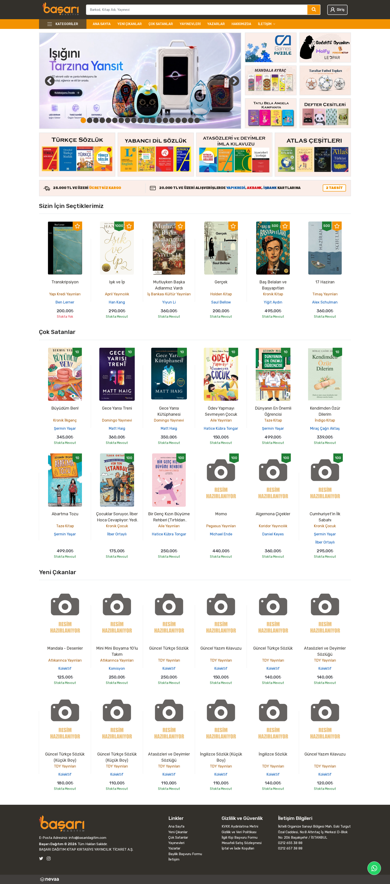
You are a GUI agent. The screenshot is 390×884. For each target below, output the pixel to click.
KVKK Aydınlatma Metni (240, 826)
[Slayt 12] (153, 120)
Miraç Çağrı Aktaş (325, 428)
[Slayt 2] (89, 120)
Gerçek (221, 282)
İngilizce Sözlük (273, 754)
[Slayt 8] (127, 120)
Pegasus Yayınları (221, 526)
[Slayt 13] (159, 120)
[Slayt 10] (140, 120)
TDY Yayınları (169, 660)
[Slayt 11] (146, 120)
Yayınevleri (190, 24)
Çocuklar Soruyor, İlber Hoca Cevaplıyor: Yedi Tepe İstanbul (117, 520)
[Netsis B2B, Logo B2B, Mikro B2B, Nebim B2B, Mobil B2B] (195, 879)
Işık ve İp (117, 282)
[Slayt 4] (102, 120)
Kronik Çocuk (117, 526)
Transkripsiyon (65, 282)
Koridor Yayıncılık (273, 526)
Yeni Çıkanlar (129, 24)
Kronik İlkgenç (65, 420)
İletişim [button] (265, 24)
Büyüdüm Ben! (65, 408)
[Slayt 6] (115, 120)
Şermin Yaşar (65, 428)
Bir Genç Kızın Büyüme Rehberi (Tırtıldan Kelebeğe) (169, 520)
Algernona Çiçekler (273, 513)
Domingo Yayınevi (117, 420)
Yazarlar (216, 24)
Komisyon (117, 668)
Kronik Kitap (273, 294)
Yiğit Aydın (273, 302)
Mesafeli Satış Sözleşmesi (242, 843)
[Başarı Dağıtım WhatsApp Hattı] (374, 868)
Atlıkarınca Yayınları (65, 660)
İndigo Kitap (325, 420)
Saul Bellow (221, 302)
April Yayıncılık (117, 294)
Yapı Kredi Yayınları (65, 294)
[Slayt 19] (197, 120)
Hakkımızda (241, 24)
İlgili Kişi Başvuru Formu (240, 837)
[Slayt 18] (190, 120)
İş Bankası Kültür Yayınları (169, 294)
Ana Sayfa (102, 24)
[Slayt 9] (134, 120)
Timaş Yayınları (325, 294)
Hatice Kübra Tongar (221, 428)
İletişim (173, 859)
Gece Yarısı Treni (117, 408)
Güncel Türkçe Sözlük (169, 648)
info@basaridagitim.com (87, 838)
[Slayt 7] (121, 120)
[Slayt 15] (171, 120)
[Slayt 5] (108, 120)
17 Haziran (324, 282)
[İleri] (234, 80)
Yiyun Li (169, 302)
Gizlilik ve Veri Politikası (239, 832)
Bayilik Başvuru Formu (185, 854)
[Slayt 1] (83, 120)
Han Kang (117, 302)
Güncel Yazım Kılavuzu (220, 648)
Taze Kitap (273, 420)
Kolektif (65, 668)
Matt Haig (117, 428)
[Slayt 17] (184, 120)
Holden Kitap (221, 294)
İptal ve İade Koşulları (238, 848)
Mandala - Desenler (65, 648)
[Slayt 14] (165, 120)
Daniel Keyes (273, 534)
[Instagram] (49, 858)
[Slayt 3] (96, 120)
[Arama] (314, 10)
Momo (221, 513)
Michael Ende (221, 534)
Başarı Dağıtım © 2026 (58, 844)
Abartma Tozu (65, 513)
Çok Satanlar (161, 24)
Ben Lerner (65, 302)
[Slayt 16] (178, 120)
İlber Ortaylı (117, 534)
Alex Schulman (325, 302)
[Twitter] (41, 858)
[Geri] (44, 80)
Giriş (340, 9)
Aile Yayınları (221, 420)
